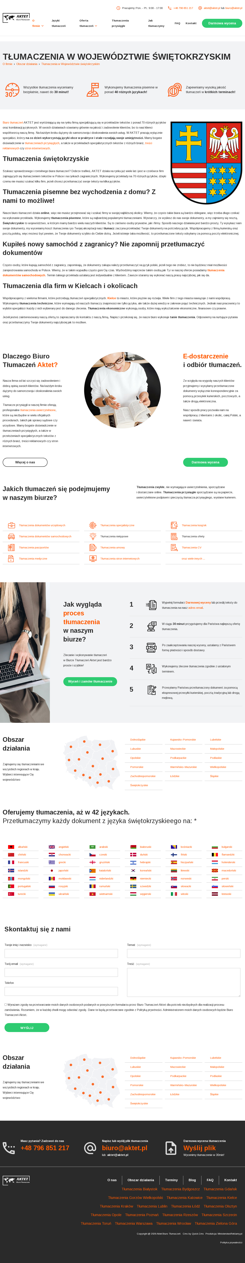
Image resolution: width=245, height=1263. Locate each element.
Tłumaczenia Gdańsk (220, 1189)
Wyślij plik (199, 1148)
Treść (138, 963)
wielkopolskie (218, 766)
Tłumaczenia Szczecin (219, 1215)
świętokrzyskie (139, 785)
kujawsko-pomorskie (183, 739)
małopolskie (217, 748)
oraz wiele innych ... (193, 558)
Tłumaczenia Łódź (185, 1206)
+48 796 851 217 (183, 8)
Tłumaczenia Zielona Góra (216, 1223)
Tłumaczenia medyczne (33, 558)
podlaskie (216, 757)
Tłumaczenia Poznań (142, 1215)
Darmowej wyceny (198, 602)
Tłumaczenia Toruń (96, 1223)
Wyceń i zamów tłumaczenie (90, 681)
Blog (192, 1180)
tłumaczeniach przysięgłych (42, 143)
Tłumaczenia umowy (112, 547)
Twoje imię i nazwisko (25, 944)
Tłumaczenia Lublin (152, 1206)
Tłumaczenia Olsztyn (220, 1206)
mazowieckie (178, 748)
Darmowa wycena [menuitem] (222, 23)
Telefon (9, 982)
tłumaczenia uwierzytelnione (38, 410)
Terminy (171, 1180)
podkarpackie (178, 757)
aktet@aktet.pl (212, 8)
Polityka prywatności (231, 1242)
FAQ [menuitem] (177, 23)
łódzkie (174, 776)
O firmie (7, 64)
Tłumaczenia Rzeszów (180, 1215)
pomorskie (136, 766)
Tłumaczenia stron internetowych (120, 558)
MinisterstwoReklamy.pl (230, 1233)
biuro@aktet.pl (233, 8)
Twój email (19, 963)
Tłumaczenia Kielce (221, 1198)
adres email (195, 607)
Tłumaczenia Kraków (116, 1206)
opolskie (135, 757)
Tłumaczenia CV (191, 547)
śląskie (214, 776)
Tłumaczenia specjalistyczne (117, 525)
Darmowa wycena (205, 462)
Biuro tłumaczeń (13, 122)
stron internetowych (37, 148)
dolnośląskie (137, 739)
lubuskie (135, 748)
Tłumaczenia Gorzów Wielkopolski (135, 1198)
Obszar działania (26, 64)
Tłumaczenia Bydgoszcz (180, 1189)
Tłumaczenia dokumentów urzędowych (42, 525)
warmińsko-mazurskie (183, 766)
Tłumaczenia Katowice (184, 1198)
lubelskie (215, 739)
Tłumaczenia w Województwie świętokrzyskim (70, 64)
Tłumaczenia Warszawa (133, 1223)
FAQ (210, 1180)
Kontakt (230, 1180)
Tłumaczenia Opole (106, 1215)
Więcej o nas (25, 462)
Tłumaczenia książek (194, 525)
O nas (112, 1180)
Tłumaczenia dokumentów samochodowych (45, 536)
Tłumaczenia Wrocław (173, 1223)
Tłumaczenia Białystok (139, 1189)
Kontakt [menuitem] (191, 23)
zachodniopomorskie (143, 776)
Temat (139, 944)
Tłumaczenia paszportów (34, 547)
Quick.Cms (198, 1233)
